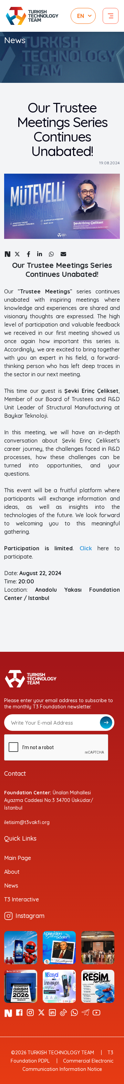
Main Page (17, 857)
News (11, 885)
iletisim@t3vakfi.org (27, 822)
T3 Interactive (21, 899)
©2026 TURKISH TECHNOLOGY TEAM (52, 1052)
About (12, 871)
